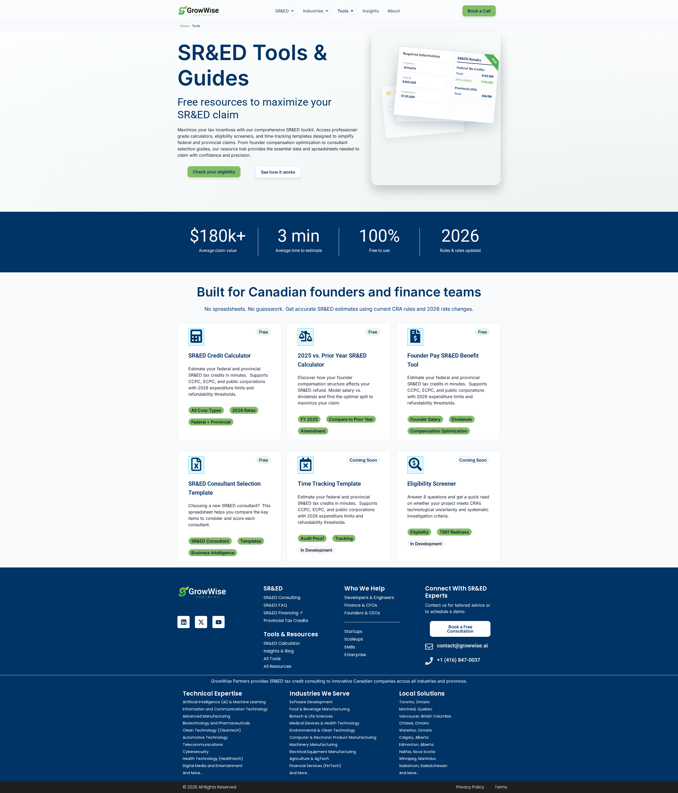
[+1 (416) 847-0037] (429, 661)
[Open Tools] (352, 11)
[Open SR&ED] (292, 11)
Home (184, 26)
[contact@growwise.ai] (429, 647)
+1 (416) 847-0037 (458, 660)
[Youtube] (218, 622)
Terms (501, 787)
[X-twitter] (201, 622)
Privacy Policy (470, 787)
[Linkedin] (183, 622)
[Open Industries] (327, 11)
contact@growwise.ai (462, 645)
